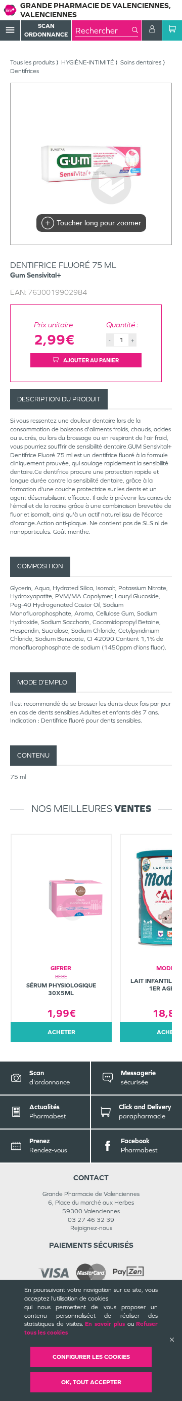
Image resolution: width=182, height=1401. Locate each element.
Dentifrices (24, 71)
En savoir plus (105, 1323)
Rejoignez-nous (91, 1228)
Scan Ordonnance (46, 30)
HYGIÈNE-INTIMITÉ (87, 62)
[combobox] (103, 30)
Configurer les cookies (91, 1356)
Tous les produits (32, 62)
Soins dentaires (140, 62)
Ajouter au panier (90, 360)
